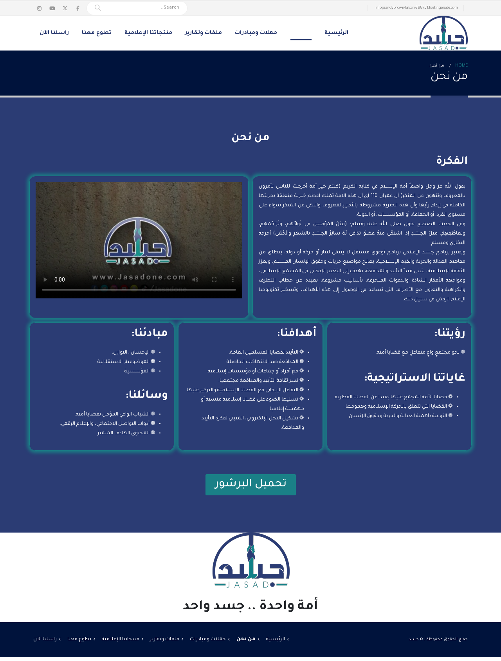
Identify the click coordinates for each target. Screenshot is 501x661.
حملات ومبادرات (256, 33)
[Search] (98, 8)
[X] (64, 8)
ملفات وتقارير (203, 33)
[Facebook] (77, 8)
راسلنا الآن (54, 33)
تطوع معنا (97, 33)
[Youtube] (52, 8)
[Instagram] (39, 8)
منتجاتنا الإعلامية (148, 33)
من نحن (301, 33)
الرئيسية (336, 33)
